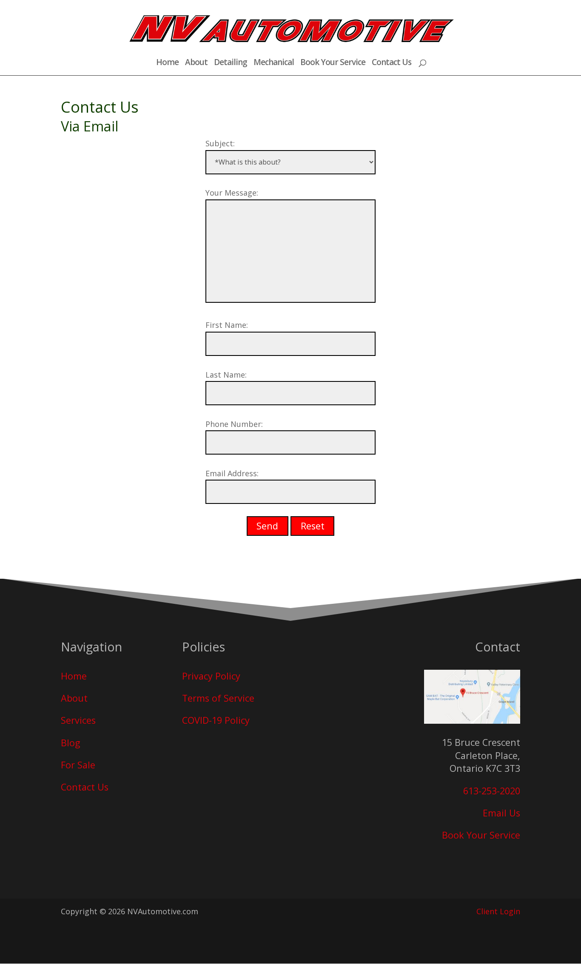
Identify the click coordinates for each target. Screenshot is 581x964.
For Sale (78, 765)
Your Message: (231, 193)
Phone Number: (234, 424)
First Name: (226, 325)
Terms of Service (218, 698)
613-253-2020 (491, 791)
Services (78, 720)
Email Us (501, 813)
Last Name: (226, 375)
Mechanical (273, 63)
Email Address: (232, 473)
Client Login (498, 911)
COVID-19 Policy (216, 720)
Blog (70, 743)
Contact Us (391, 63)
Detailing (230, 63)
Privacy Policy (211, 676)
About (196, 63)
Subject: (220, 143)
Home (167, 63)
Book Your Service (332, 63)
